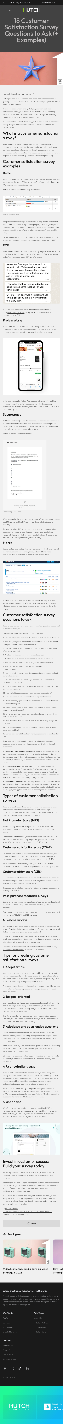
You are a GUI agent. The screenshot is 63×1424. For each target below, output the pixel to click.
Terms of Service (9, 1359)
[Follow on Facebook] (5, 1368)
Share (33, 1223)
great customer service (48, 1188)
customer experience (15, 312)
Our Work (7, 1318)
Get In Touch (8, 1345)
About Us (38, 1318)
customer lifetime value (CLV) (21, 777)
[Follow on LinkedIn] (27, 1368)
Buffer (18, 214)
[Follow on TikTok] (20, 1368)
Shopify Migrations (10, 1332)
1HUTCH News (40, 1332)
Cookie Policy (8, 1354)
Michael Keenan (11, 1208)
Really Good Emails (14, 512)
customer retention (48, 774)
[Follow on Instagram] (12, 1368)
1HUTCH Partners (41, 1323)
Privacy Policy (8, 1350)
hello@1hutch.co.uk (44, 3)
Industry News (40, 1327)
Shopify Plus (8, 1327)
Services (6, 1323)
